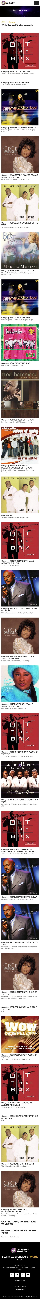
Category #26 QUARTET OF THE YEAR (17, 1164)
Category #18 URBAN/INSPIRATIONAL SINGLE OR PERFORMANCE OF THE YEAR (19, 850)
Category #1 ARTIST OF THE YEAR (15, 71)
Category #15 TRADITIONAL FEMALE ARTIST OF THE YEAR (17, 705)
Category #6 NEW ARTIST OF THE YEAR (18, 271)
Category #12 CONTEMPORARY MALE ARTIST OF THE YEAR (17, 562)
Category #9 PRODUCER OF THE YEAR (17, 420)
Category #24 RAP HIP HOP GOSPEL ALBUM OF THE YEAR (16, 1104)
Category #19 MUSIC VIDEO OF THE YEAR (19, 897)
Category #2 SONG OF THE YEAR (15, 82)
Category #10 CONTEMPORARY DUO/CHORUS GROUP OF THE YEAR (16, 467)
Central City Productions (11, 1297)
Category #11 (6, 515)
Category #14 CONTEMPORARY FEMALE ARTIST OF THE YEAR (18, 657)
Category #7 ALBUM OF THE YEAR (16, 317)
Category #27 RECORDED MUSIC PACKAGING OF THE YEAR (15, 1210)
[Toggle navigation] (36, 3)
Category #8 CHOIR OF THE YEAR (15, 363)
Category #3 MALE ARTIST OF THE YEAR (18, 127)
